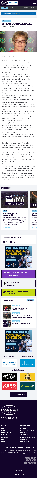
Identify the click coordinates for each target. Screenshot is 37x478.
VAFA (4, 26)
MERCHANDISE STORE (27, 437)
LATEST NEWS (6, 433)
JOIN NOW (10, 293)
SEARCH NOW (13, 275)
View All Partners (18, 394)
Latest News (6, 20)
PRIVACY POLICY (18, 474)
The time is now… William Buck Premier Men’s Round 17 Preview (22, 316)
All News (30, 300)
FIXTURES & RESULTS (27, 430)
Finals (5, 210)
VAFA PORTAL (24, 439)
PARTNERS (5, 437)
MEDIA (3, 430)
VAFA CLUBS (24, 433)
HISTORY (4, 439)
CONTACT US (24, 441)
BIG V (3, 441)
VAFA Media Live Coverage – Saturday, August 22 (20, 309)
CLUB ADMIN (24, 435)
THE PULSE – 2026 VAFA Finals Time (23, 324)
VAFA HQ (4, 435)
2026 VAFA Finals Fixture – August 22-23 (12, 214)
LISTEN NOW (11, 285)
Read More (7, 227)
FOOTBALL (23, 428)
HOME (3, 428)
